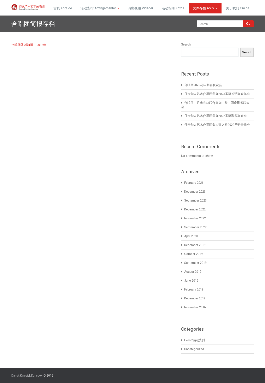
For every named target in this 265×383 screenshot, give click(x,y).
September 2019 (195, 263)
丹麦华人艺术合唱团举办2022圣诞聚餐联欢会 (215, 116)
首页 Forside (62, 8)
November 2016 (195, 307)
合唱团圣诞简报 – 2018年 (28, 45)
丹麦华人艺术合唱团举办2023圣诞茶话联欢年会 (217, 94)
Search (186, 44)
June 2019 (191, 280)
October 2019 (193, 254)
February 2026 (194, 183)
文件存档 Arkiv (203, 8)
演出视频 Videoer (140, 8)
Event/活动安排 (194, 340)
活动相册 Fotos (173, 8)
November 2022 (195, 218)
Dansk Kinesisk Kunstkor (27, 375)
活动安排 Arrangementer (98, 8)
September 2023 (195, 200)
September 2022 (195, 227)
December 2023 (195, 191)
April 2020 (191, 236)
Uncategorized (194, 349)
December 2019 (195, 245)
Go (248, 24)
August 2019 (192, 272)
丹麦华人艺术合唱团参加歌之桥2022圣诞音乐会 (217, 125)
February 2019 (194, 289)
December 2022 (195, 209)
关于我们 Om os (237, 8)
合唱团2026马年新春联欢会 (203, 85)
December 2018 (195, 298)
